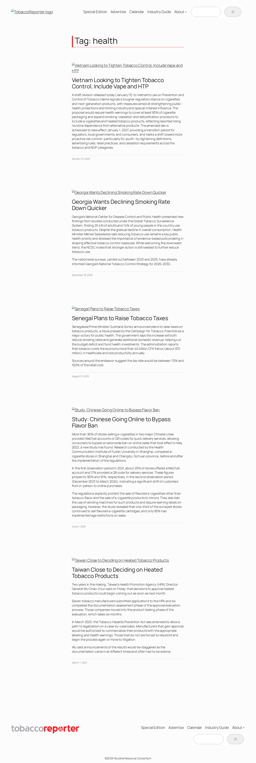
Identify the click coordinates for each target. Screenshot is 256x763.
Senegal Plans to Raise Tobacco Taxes (120, 318)
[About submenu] (186, 12)
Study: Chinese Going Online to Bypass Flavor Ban (121, 422)
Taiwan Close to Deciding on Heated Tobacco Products (117, 572)
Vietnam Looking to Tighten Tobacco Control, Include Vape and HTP (118, 83)
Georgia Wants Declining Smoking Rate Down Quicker (121, 205)
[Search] (232, 12)
